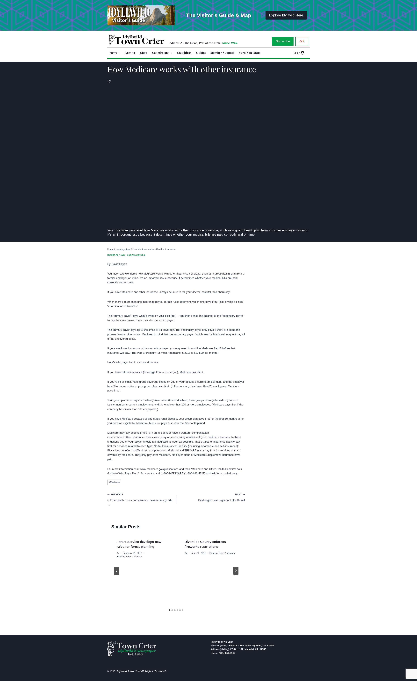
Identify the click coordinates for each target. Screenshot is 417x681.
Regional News (116, 255)
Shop (143, 52)
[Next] (235, 571)
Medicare (114, 482)
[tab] (169, 610)
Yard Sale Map (249, 52)
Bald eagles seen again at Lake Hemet (221, 497)
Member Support (222, 52)
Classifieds (184, 52)
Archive (130, 52)
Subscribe (283, 41)
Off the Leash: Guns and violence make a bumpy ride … (139, 499)
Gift (301, 41)
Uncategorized (136, 255)
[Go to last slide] (116, 571)
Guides (201, 52)
